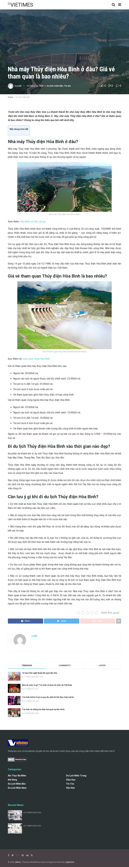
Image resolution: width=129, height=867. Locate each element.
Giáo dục (71, 779)
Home (10, 97)
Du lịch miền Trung (76, 775)
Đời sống (12, 779)
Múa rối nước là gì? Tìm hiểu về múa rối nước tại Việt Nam (47, 685)
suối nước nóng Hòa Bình (36, 358)
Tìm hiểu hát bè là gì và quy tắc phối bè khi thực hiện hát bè (48, 697)
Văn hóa (70, 788)
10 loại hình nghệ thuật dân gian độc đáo (39, 673)
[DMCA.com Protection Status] (17, 759)
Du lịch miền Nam (17, 788)
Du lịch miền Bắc (55, 86)
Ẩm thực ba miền (17, 775)
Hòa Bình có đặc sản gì (32, 221)
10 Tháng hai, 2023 (35, 86)
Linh (19, 86)
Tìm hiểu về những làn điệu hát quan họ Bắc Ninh (43, 709)
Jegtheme (69, 862)
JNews (18, 862)
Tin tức (67, 86)
